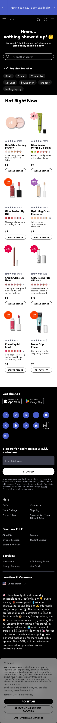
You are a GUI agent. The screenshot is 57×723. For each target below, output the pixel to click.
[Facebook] (36, 415)
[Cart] (52, 20)
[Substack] (36, 425)
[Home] (12, 20)
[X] (6, 425)
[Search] (39, 20)
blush (8, 76)
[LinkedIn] (26, 425)
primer (21, 76)
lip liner (10, 82)
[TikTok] (6, 415)
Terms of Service (19, 488)
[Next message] (54, 7)
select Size (41, 370)
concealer (37, 76)
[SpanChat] (16, 425)
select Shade (16, 170)
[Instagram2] (6, 436)
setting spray (13, 89)
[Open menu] (4, 20)
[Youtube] (46, 415)
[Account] (46, 20)
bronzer (45, 82)
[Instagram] (16, 415)
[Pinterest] (26, 415)
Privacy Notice (21, 483)
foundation (27, 82)
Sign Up (28, 471)
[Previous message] (3, 7)
